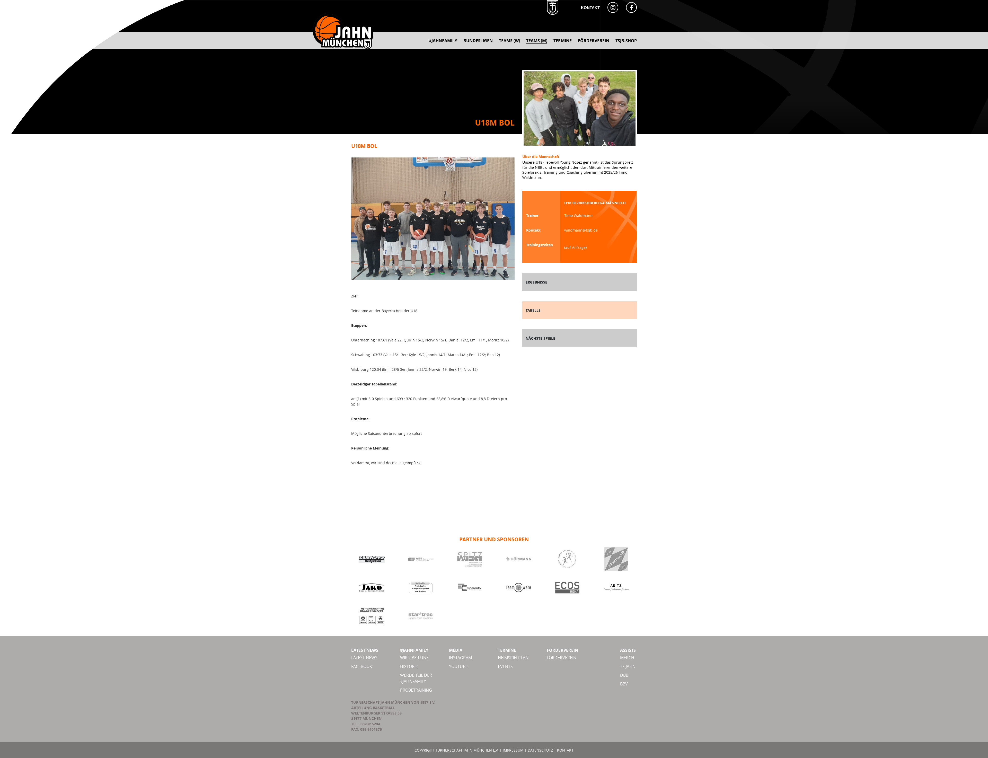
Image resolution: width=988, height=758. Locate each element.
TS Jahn (628, 666)
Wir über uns (414, 657)
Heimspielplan (513, 657)
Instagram (460, 657)
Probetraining (416, 690)
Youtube (458, 666)
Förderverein (561, 657)
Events (505, 666)
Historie (409, 666)
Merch (627, 657)
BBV (624, 684)
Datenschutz (540, 750)
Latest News (364, 657)
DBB (624, 675)
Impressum (513, 750)
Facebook (361, 666)
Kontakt (590, 7)
